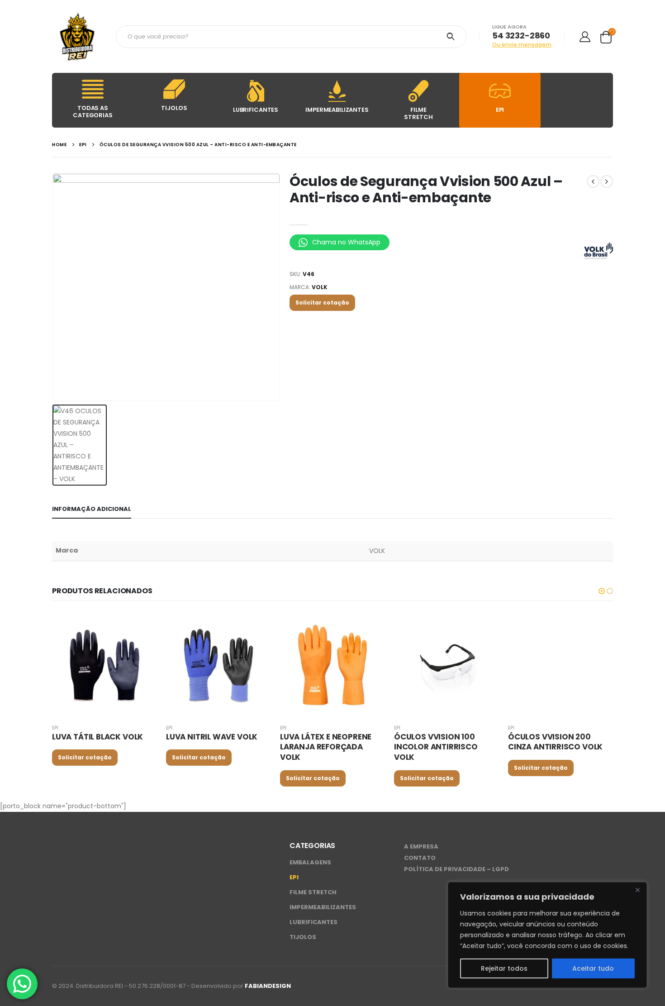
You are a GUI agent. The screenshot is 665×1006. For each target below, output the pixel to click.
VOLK (320, 287)
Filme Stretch (313, 892)
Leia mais (142, 627)
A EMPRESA (421, 846)
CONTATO (420, 857)
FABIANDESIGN (268, 986)
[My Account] (584, 36)
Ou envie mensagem (521, 44)
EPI (55, 728)
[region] (547, 935)
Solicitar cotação (322, 302)
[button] (602, 591)
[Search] (452, 37)
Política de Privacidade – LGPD (456, 869)
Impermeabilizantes (323, 907)
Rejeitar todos (504, 968)
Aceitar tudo (593, 968)
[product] (104, 664)
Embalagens (310, 862)
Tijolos (303, 937)
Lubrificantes (313, 922)
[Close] (637, 889)
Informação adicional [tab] (91, 509)
